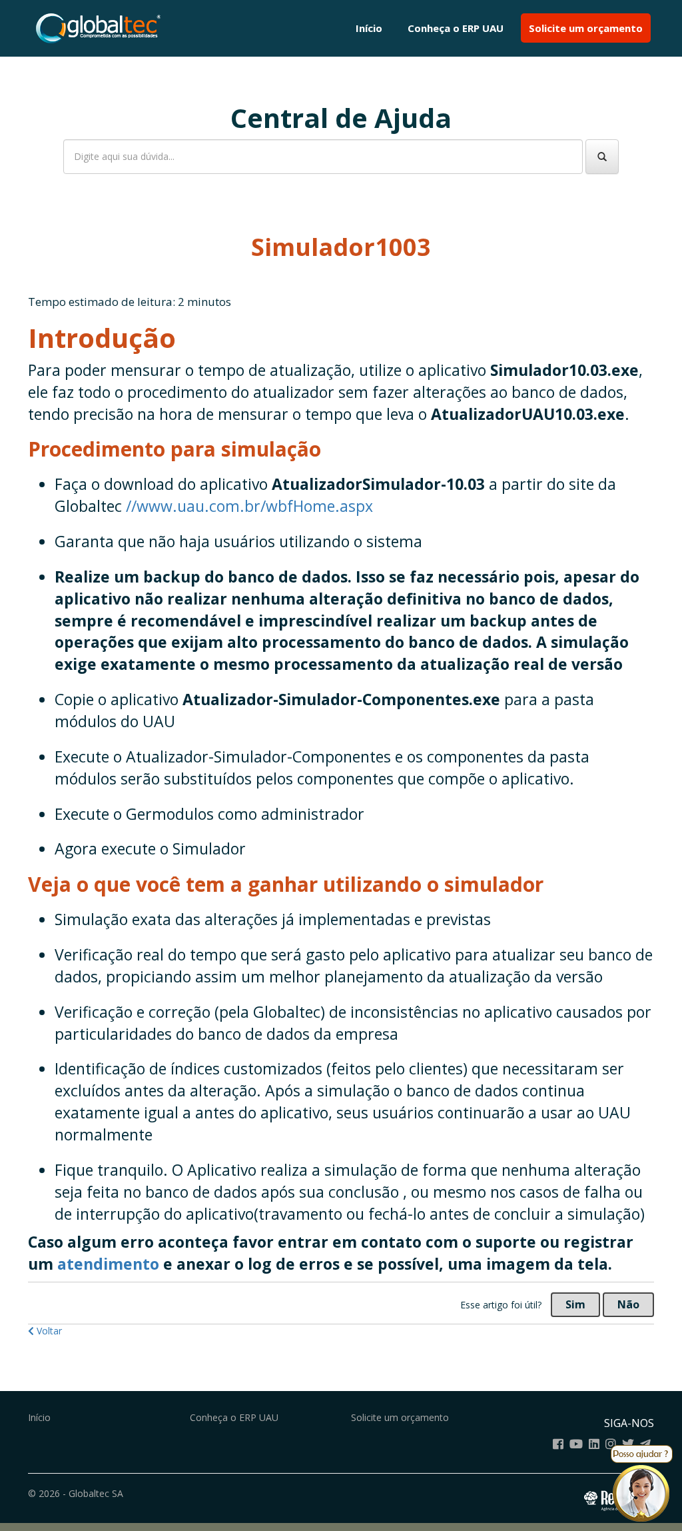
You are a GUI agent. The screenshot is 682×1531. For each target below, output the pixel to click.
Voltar (48, 1330)
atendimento (110, 1263)
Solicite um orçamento (586, 28)
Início (369, 28)
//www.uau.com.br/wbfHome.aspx (249, 506)
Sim (575, 1304)
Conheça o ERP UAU (456, 28)
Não (628, 1304)
